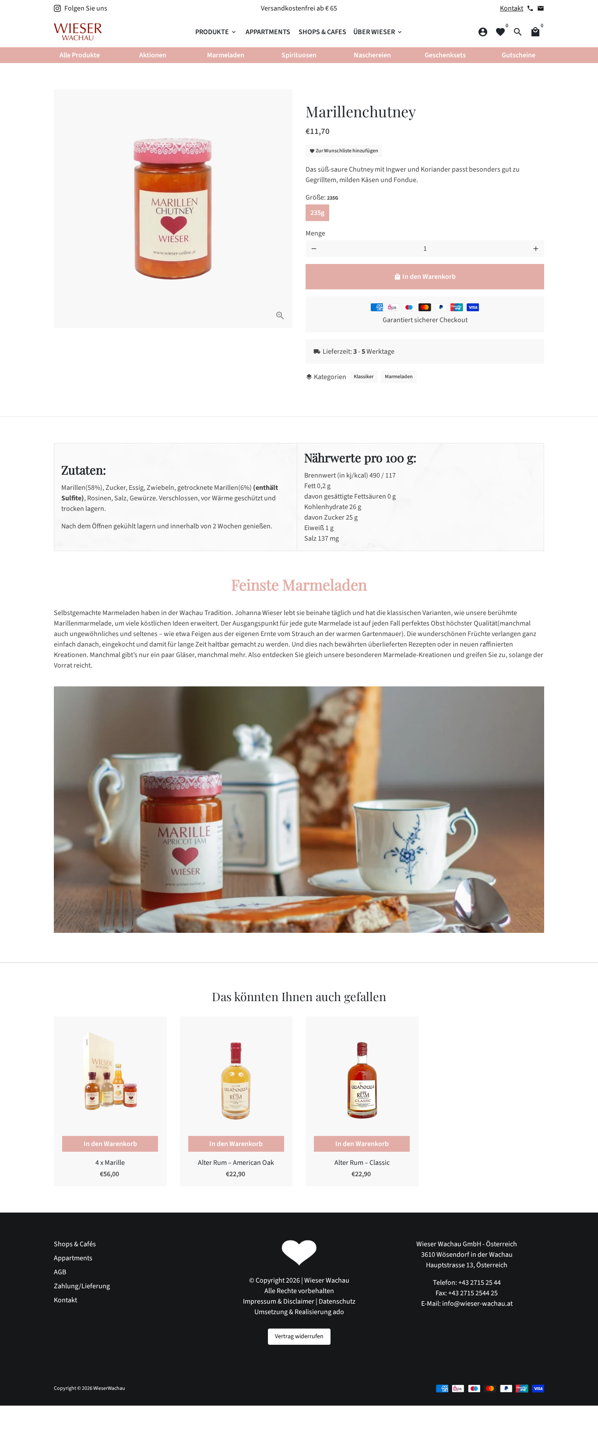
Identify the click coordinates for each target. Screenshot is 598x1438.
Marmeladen (399, 376)
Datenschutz (337, 1301)
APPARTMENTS (268, 32)
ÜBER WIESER (378, 32)
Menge (315, 233)
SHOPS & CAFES (322, 32)
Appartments (73, 1258)
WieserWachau (109, 1388)
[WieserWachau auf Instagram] (57, 8)
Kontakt (511, 8)
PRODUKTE (216, 32)
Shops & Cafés (75, 1244)
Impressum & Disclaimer (278, 1301)
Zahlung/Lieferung (82, 1286)
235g (317, 213)
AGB (60, 1272)
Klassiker (363, 376)
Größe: (322, 197)
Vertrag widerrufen (299, 1336)
